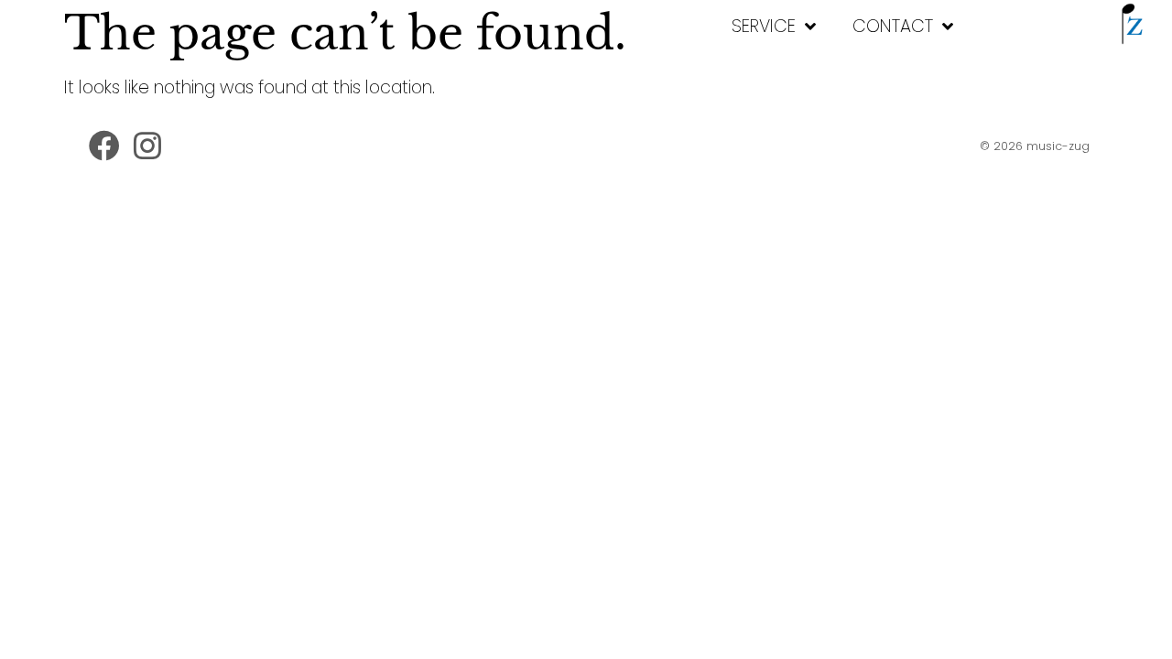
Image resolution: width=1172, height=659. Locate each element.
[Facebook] (104, 146)
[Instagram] (148, 146)
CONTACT (892, 26)
